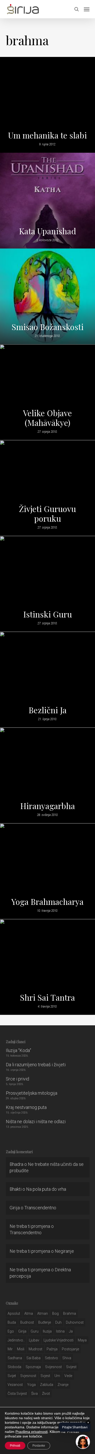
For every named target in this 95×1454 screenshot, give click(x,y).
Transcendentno (40, 1207)
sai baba (33, 1358)
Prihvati (15, 1445)
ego (11, 1331)
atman (42, 1313)
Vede (68, 1376)
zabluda (46, 1385)
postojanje (70, 1349)
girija (22, 1331)
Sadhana (15, 1358)
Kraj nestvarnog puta (26, 1107)
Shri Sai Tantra (47, 997)
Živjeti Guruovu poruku (47, 513)
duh (58, 1322)
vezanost (15, 1385)
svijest (71, 1367)
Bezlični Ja (48, 710)
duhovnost (75, 1322)
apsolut (14, 1313)
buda (12, 1322)
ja (71, 1331)
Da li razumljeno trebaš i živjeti (36, 1064)
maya (82, 1340)
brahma (69, 1313)
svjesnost (28, 1376)
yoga (31, 1385)
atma (28, 1313)
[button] (86, 9)
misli (20, 1349)
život (46, 1393)
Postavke (38, 1445)
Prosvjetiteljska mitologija (31, 1093)
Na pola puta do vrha (46, 1189)
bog (55, 1313)
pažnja (52, 1349)
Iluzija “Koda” (18, 1050)
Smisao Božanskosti (48, 327)
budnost (27, 1322)
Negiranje (64, 1251)
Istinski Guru (47, 614)
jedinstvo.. (16, 1340)
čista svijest (17, 1393)
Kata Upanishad (47, 231)
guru (35, 1331)
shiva (66, 1358)
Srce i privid (17, 1078)
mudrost (35, 1349)
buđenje (44, 1322)
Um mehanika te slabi (47, 135)
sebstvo (51, 1358)
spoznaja (33, 1367)
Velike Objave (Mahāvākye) (47, 417)
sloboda (14, 1367)
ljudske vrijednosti (58, 1340)
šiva (34, 1393)
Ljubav (34, 1340)
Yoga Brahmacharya (47, 901)
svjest (45, 1376)
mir (10, 1349)
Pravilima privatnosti (31, 1432)
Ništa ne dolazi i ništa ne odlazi (36, 1121)
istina (60, 1331)
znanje (63, 1385)
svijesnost (53, 1367)
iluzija (47, 1331)
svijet (12, 1376)
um (57, 1376)
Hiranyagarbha (47, 806)
